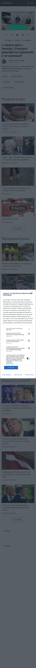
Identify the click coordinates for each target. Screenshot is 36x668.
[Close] (32, 293)
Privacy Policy (29, 374)
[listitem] (18, 329)
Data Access (18, 374)
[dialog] (18, 334)
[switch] (28, 334)
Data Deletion (6, 374)
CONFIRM (11, 367)
